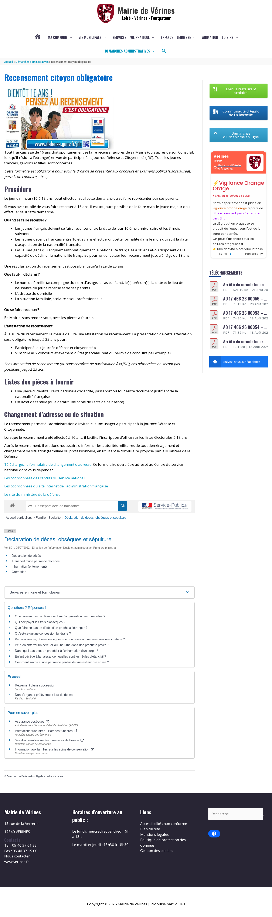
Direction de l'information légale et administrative (35, 776)
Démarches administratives (127, 51)
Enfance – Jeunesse (176, 37)
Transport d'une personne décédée (36, 561)
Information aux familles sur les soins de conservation (52, 749)
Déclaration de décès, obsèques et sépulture (95, 517)
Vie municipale (90, 37)
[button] (164, 51)
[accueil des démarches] (12, 504)
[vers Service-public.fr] (164, 506)
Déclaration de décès (26, 555)
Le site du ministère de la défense (32, 494)
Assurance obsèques (30, 721)
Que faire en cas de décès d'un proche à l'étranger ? (51, 627)
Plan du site (150, 828)
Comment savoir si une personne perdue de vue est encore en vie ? (62, 662)
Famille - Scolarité (48, 517)
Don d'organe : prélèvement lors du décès (44, 694)
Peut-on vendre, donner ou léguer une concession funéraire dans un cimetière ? (70, 639)
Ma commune (58, 37)
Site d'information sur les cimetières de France (47, 740)
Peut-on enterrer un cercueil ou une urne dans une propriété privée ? (62, 645)
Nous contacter (17, 856)
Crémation (19, 572)
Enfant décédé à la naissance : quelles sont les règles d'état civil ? (60, 656)
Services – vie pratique (131, 37)
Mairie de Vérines (146, 10)
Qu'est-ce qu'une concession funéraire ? (43, 633)
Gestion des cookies (156, 850)
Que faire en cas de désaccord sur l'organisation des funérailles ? (60, 616)
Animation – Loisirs (218, 37)
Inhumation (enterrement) (29, 566)
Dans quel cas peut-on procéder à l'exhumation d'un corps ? (56, 650)
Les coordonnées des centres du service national (44, 478)
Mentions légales (154, 834)
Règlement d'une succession (35, 685)
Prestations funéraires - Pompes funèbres (44, 731)
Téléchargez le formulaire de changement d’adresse (47, 464)
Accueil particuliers (19, 517)
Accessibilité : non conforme (163, 823)
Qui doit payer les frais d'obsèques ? (40, 622)
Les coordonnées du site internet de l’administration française (56, 486)
